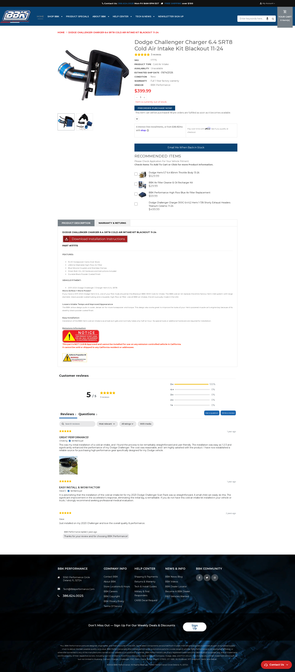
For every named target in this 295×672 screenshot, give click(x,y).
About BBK (110, 581)
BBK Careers (110, 591)
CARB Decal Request (145, 600)
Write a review (228, 413)
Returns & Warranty (144, 581)
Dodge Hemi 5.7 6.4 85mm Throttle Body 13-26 (174, 172)
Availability (141, 68)
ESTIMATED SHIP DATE (146, 72)
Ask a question (211, 413)
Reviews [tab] (68, 414)
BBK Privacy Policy (114, 601)
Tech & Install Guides (145, 586)
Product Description (76, 223)
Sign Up (195, 627)
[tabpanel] (147, 480)
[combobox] (254, 19)
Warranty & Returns (112, 223)
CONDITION (140, 76)
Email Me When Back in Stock (186, 147)
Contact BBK (111, 576)
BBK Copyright (112, 596)
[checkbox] (146, 424)
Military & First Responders (141, 593)
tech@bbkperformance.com (78, 589)
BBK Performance (160, 85)
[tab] (87, 414)
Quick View (142, 177)
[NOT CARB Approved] (80, 336)
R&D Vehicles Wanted (177, 596)
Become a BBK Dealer (177, 591)
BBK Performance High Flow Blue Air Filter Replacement (179, 192)
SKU (136, 60)
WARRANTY (140, 81)
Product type (142, 64)
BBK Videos (171, 581)
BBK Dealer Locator (176, 586)
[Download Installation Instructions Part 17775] (95, 238)
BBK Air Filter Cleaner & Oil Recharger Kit (171, 182)
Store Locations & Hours (117, 586)
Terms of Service (113, 606)
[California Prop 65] (74, 357)
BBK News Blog (174, 576)
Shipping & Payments (146, 576)
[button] (267, 18)
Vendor (138, 85)
